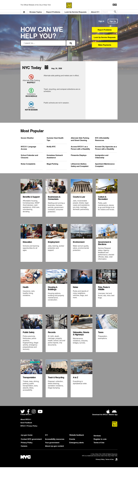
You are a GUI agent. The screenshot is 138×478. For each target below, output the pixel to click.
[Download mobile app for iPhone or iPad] (108, 412)
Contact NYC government (31, 439)
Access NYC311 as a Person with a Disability (80, 147)
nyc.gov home (26, 435)
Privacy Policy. (100, 459)
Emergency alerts (76, 442)
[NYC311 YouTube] (40, 412)
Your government (52, 442)
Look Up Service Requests (75, 12)
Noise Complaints (28, 164)
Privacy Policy (26, 442)
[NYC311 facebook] (28, 412)
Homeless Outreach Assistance (55, 156)
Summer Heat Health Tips (55, 139)
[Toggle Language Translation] (115, 4)
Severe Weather (27, 138)
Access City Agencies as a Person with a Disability (106, 147)
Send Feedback (26, 423)
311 (46, 435)
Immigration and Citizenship (101, 156)
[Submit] (71, 43)
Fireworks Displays (78, 155)
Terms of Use (99, 442)
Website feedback (76, 435)
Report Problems (53, 12)
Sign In (101, 21)
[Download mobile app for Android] (114, 412)
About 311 (95, 12)
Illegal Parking (52, 164)
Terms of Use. (109, 459)
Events (72, 439)
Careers (24, 446)
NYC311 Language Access (28, 147)
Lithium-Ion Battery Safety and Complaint (79, 165)
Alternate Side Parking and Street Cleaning (80, 139)
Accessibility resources (54, 439)
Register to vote (100, 439)
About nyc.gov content (54, 446)
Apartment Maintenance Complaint (105, 165)
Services (97, 435)
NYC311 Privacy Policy (28, 426)
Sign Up (112, 21)
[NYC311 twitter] (23, 412)
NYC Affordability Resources (102, 139)
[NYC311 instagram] (33, 412)
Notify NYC (51, 146)
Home (24, 12)
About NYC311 (25, 419)
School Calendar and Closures (29, 156)
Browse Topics (36, 12)
